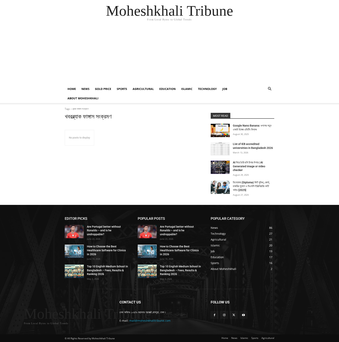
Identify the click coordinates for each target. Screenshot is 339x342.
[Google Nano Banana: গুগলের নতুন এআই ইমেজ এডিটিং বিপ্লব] (220, 130)
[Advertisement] (169, 54)
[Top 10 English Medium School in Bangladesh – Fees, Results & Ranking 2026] (74, 271)
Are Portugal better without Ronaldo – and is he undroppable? (104, 230)
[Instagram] (224, 315)
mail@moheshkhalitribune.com (149, 320)
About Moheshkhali (82, 98)
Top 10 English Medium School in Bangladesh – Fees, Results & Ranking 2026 (107, 270)
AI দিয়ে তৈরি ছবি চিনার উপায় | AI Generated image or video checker (249, 166)
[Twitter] (234, 315)
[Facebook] (214, 315)
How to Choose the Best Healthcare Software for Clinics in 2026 (106, 250)
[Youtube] (243, 315)
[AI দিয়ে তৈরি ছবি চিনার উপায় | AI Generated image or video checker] (220, 167)
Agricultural (143, 89)
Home (71, 89)
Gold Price (103, 89)
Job (224, 89)
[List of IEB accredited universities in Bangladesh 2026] (220, 149)
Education (167, 89)
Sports (122, 89)
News (85, 89)
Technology (207, 89)
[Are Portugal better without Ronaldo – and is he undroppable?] (74, 231)
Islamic (186, 89)
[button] (269, 89)
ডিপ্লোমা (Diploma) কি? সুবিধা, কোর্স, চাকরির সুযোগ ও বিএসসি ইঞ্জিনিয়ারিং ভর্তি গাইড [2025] (251, 186)
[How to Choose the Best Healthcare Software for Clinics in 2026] (74, 251)
